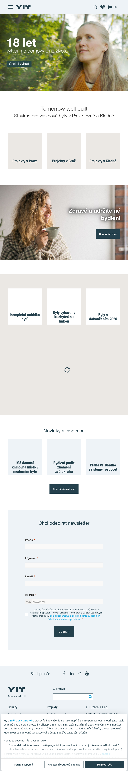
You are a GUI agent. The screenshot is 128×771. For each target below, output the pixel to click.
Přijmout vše (104, 764)
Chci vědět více (108, 233)
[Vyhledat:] (90, 697)
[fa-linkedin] (71, 673)
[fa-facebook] (64, 673)
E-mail (29, 576)
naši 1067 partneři (21, 720)
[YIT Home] (23, 7)
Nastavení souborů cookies (64, 764)
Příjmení (30, 558)
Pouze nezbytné (23, 764)
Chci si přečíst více (64, 489)
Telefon (29, 594)
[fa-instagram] (79, 673)
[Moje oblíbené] (102, 7)
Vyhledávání (59, 689)
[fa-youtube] (87, 673)
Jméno (29, 540)
